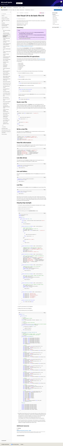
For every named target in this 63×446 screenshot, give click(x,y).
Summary (54, 14)
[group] (32, 362)
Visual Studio (26, 12)
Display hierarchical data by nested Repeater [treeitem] (6, 57)
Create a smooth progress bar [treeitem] (7, 49)
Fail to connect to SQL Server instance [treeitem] (6, 114)
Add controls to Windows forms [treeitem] (6, 31)
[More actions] (45, 13)
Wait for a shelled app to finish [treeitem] (6, 95)
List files (54, 23)
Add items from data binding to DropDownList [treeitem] (6, 34)
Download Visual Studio (58, 9)
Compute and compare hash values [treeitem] (6, 41)
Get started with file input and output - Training (24, 430)
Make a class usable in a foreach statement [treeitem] (6, 72)
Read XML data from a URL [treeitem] (7, 83)
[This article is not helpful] (60, 27)
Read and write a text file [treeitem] (6, 81)
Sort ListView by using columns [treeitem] (6, 87)
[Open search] (59, 7)
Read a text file (55, 17)
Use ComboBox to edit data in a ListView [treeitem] (6, 121)
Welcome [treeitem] (3, 15)
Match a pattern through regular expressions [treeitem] (6, 77)
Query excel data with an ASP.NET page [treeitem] (6, 79)
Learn (18, 12)
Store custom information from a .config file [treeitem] (6, 60)
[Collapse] (10, 12)
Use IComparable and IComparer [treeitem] (6, 89)
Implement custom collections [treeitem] (6, 63)
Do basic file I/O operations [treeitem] (5, 36)
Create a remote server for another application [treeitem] (7, 44)
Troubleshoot (21, 12)
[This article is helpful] (59, 27)
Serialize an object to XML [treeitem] (6, 84)
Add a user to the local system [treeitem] (6, 99)
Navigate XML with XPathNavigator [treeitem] (5, 116)
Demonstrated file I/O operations (56, 16)
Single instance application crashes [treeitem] (6, 123)
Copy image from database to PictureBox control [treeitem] (6, 106)
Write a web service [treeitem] (6, 97)
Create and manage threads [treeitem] (6, 55)
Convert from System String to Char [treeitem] (6, 104)
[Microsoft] (1, 7)
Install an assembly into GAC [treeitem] (6, 69)
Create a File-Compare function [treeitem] (6, 47)
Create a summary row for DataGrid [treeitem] (7, 52)
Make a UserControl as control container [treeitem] (6, 74)
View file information (56, 19)
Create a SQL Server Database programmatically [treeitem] (6, 110)
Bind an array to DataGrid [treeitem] (6, 101)
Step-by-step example (41, 58)
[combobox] (6, 14)
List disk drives (55, 20)
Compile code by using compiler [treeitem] (6, 39)
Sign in (61, 7)
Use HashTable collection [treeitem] (6, 93)
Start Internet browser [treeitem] (6, 91)
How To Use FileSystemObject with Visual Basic (25, 46)
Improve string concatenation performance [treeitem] (5, 65)
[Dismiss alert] (61, 1)
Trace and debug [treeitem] (5, 118)
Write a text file (55, 18)
